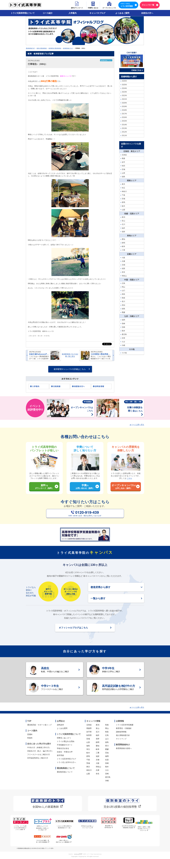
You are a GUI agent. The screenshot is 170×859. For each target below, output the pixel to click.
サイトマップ (121, 739)
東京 (88, 767)
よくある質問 (62, 728)
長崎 (107, 763)
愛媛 (107, 749)
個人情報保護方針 (123, 735)
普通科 (29, 734)
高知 (107, 753)
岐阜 (97, 749)
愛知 (97, 746)
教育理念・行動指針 (124, 728)
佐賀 (107, 760)
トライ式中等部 (127, 5)
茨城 (88, 763)
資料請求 (60, 725)
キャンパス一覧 (148, 5)
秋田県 (89, 735)
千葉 (88, 760)
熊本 (107, 767)
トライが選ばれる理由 (65, 741)
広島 (107, 735)
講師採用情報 (121, 732)
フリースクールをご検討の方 (38, 754)
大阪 (97, 763)
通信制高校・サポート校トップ (39, 725)
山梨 (88, 774)
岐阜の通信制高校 (42, 48)
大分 (107, 770)
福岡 (107, 756)
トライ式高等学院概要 (124, 725)
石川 (97, 732)
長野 (97, 739)
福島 (88, 746)
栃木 (88, 753)
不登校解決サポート (65, 745)
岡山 (107, 728)
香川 (107, 746)
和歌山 (98, 767)
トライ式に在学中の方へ (66, 762)
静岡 (97, 742)
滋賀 (97, 756)
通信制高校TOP (30, 48)
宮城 (88, 739)
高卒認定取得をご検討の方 (37, 758)
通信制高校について (65, 772)
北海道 (89, 725)
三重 (97, 753)
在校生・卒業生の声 (65, 752)
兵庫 (97, 770)
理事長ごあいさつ (64, 738)
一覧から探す (98, 598)
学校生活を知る (63, 748)
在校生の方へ (147, 13)
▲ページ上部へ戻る (137, 425)
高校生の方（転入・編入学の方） (40, 751)
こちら (129, 478)
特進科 (29, 738)
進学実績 (60, 755)
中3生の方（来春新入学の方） (39, 747)
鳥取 (107, 732)
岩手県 (89, 732)
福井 (97, 735)
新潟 (97, 725)
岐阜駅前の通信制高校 (55, 48)
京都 (97, 760)
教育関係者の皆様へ (124, 748)
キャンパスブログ (97, 13)
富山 (97, 728)
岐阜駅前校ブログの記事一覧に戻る (70, 355)
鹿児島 (107, 777)
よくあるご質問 (122, 13)
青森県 (89, 728)
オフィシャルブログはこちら (73, 627)
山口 (107, 739)
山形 (88, 742)
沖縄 (107, 781)
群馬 (88, 756)
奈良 (97, 774)
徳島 (107, 742)
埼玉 (88, 749)
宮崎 (107, 774)
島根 (107, 725)
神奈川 (89, 770)
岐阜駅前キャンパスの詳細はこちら (70, 369)
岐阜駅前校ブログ (68, 48)
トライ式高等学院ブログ (66, 759)
